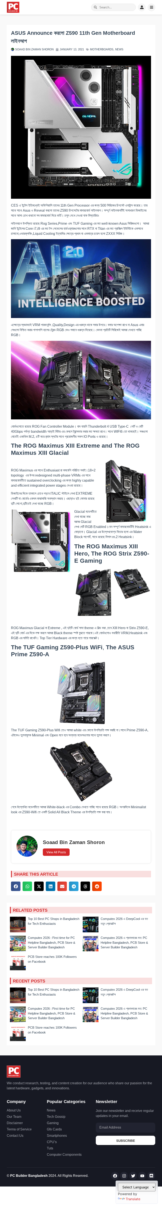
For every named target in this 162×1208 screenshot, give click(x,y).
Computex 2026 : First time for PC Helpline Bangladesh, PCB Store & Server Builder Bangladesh (51, 942)
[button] (15, 886)
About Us (14, 1110)
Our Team (14, 1116)
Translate (133, 1199)
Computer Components (64, 1154)
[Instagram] (124, 1176)
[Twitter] (133, 1176)
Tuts (50, 1148)
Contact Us (15, 1135)
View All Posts (56, 852)
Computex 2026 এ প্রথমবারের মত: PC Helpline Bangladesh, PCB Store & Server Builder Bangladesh (124, 942)
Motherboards (101, 49)
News (119, 49)
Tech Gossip (56, 1116)
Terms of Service (19, 1129)
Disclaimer (15, 1123)
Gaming (53, 1123)
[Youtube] (142, 1176)
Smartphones (57, 1135)
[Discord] (151, 1176)
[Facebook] (115, 1176)
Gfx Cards (54, 1129)
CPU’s (52, 1142)
